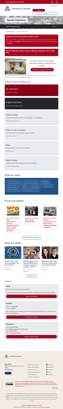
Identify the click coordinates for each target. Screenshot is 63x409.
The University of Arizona (44, 407)
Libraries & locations (33, 365)
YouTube (50, 374)
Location (9, 303)
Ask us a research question (13, 333)
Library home (11, 31)
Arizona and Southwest (14, 182)
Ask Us (38, 10)
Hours (8, 286)
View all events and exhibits (31, 237)
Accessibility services (33, 372)
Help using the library (33, 367)
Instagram (50, 367)
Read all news (31, 276)
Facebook (50, 365)
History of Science (12, 186)
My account (54, 6)
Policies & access (32, 369)
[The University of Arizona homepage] (15, 2)
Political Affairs (48, 186)
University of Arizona (13, 190)
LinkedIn (50, 369)
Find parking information (31, 317)
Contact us (10, 324)
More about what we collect (30, 190)
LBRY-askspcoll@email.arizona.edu (19, 329)
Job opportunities (32, 374)
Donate (45, 13)
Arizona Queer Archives (31, 182)
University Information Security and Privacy (31, 405)
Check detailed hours (31, 296)
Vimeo (49, 372)
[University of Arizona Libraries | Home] (18, 8)
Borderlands (45, 182)
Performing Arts (35, 186)
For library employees (33, 377)
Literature (24, 186)
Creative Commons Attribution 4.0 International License (28, 383)
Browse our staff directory (31, 336)
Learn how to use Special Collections (42, 69)
